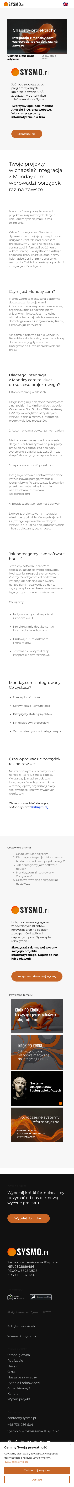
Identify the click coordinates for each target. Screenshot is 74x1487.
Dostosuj (37, 1479)
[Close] (70, 1445)
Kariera (12, 1394)
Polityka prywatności (21, 1326)
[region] (37, 1464)
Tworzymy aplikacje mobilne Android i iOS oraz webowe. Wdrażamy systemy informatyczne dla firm (32, 111)
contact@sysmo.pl (21, 1418)
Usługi (12, 1366)
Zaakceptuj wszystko (37, 1470)
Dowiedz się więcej (16, 1461)
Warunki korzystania (21, 1336)
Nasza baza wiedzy (22, 1377)
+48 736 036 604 (20, 1425)
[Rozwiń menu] (59, 4)
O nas (11, 1372)
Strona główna (18, 1355)
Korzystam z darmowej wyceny (37, 976)
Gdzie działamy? (18, 1388)
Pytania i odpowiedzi (23, 1383)
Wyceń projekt (18, 1399)
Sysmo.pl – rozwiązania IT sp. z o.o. (33, 1431)
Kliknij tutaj (39, 807)
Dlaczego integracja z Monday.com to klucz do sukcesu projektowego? (40, 859)
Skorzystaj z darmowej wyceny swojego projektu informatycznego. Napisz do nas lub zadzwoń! (35, 953)
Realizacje (15, 1361)
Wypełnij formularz (28, 1218)
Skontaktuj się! (27, 133)
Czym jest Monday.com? (33, 853)
